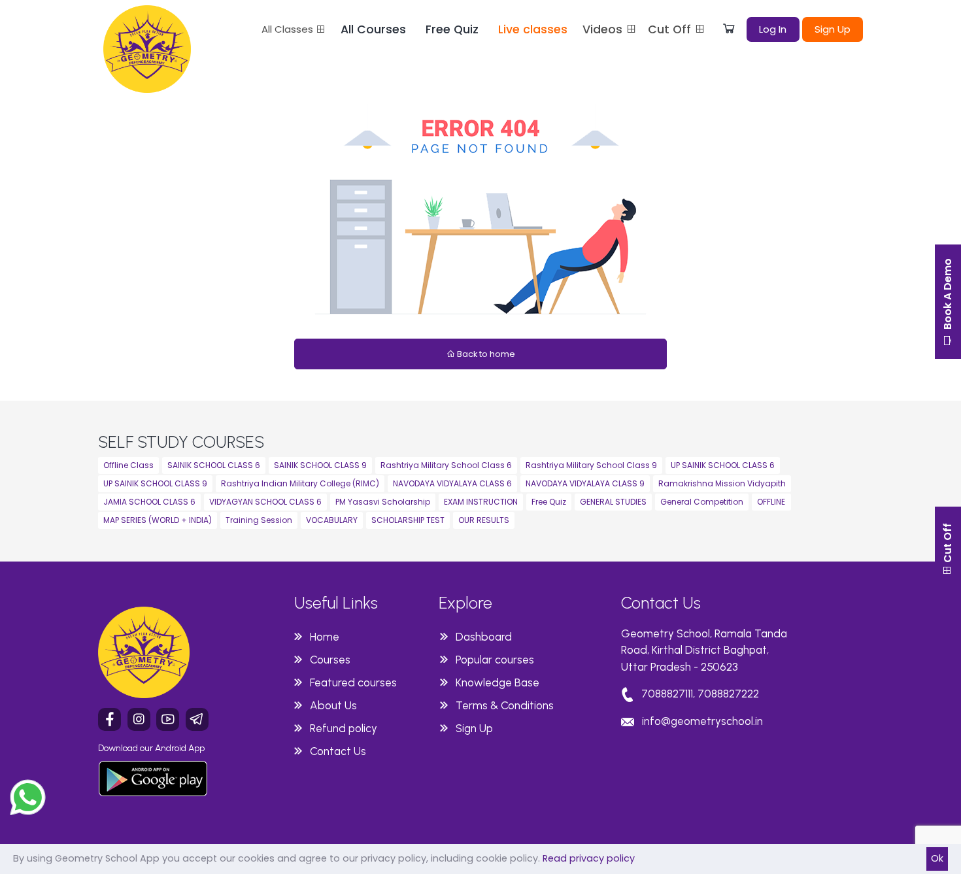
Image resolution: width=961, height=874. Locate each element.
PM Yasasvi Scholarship (382, 501)
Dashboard (484, 636)
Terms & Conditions (505, 705)
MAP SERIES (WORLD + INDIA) (157, 520)
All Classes (288, 29)
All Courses (373, 29)
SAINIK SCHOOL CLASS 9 (320, 465)
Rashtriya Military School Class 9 (591, 465)
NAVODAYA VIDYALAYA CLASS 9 (585, 483)
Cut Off (671, 29)
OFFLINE (771, 501)
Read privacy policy (589, 858)
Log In (772, 29)
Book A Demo (947, 295)
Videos (604, 29)
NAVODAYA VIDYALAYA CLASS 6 (452, 483)
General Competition (701, 501)
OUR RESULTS (483, 520)
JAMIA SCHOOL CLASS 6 (149, 501)
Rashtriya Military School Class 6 (446, 465)
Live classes (532, 29)
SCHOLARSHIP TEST (408, 520)
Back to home (485, 354)
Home (324, 636)
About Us (333, 705)
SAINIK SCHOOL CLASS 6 (213, 465)
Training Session (259, 520)
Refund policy (343, 728)
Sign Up (833, 29)
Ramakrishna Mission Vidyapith (722, 483)
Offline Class (128, 465)
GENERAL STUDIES (613, 501)
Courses (330, 659)
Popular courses (495, 659)
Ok (937, 858)
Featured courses (353, 682)
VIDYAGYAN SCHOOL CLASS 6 (265, 501)
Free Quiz (452, 29)
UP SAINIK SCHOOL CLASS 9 (155, 483)
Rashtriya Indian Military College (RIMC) (300, 483)
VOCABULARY (332, 520)
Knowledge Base (497, 682)
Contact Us (338, 751)
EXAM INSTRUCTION (481, 501)
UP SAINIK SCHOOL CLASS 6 (723, 465)
